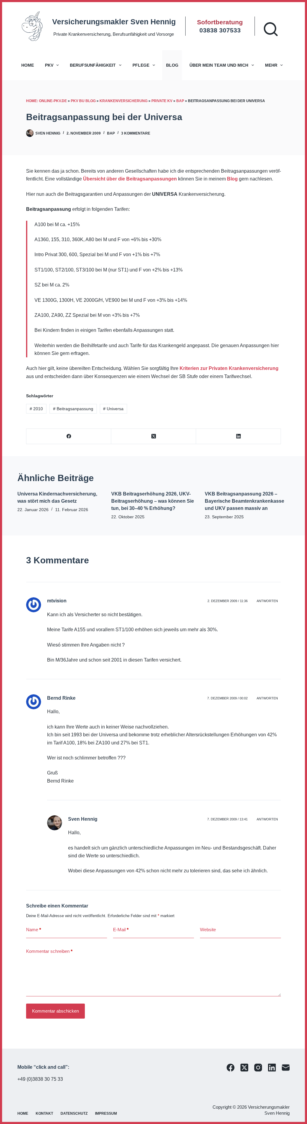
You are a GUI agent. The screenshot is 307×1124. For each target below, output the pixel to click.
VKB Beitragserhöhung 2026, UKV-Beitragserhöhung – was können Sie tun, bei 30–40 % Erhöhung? (152, 501)
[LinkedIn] (238, 436)
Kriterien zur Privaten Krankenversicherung (229, 368)
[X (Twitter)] (153, 436)
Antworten (267, 601)
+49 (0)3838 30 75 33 (40, 1079)
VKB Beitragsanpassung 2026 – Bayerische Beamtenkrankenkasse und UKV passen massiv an (244, 501)
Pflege (141, 65)
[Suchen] (271, 29)
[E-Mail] (286, 1067)
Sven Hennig (82, 819)
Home (27, 65)
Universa (113, 408)
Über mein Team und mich (218, 65)
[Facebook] (68, 436)
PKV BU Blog (83, 101)
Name (33, 929)
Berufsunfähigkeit (93, 65)
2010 (36, 408)
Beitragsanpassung (73, 408)
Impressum (106, 1113)
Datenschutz (74, 1113)
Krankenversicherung (124, 101)
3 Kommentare (135, 133)
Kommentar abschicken (55, 1010)
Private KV (161, 101)
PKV (49, 65)
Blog (172, 65)
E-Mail (121, 929)
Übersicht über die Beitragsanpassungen (130, 178)
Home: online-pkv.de (46, 101)
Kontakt (44, 1113)
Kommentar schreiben (49, 951)
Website (208, 929)
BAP (180, 101)
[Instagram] (258, 1067)
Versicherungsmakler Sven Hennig (114, 21)
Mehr (271, 65)
